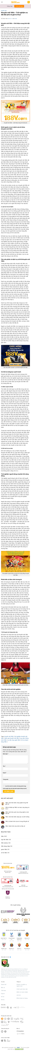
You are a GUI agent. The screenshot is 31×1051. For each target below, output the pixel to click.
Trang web (5, 779)
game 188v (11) (5, 849)
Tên (4, 766)
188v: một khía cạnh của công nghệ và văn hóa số (17, 812)
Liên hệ (18, 995)
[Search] (28, 2)
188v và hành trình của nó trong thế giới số (17, 821)
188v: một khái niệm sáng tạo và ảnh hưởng (17, 816)
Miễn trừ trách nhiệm (22, 992)
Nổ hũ (2, 999)
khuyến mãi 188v (8, 736)
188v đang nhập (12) (6, 846)
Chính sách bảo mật (22, 989)
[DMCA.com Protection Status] (19, 1049)
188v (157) (4, 836)
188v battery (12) (5, 843)
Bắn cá (3, 987)
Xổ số (2, 996)
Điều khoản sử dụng (22, 998)
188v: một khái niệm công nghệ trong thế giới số (16, 803)
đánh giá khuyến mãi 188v (12, 738)
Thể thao (3, 990)
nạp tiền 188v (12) (6, 839)
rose (16, 18)
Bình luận (5, 753)
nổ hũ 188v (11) (5, 852)
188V (18, 1047)
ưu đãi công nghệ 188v (14, 740)
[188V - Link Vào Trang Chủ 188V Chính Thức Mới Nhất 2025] (15, 2)
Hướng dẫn (4, 10)
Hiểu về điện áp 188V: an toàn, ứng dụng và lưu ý (17, 808)
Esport (3, 993)
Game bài (3, 984)
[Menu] (2, 2)
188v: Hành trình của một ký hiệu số (15, 826)
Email (4, 772)
